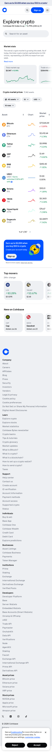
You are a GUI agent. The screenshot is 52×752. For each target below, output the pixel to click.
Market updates (10, 446)
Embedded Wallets (11, 608)
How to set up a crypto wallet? (17, 461)
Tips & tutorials (9, 438)
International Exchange (13, 580)
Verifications (8, 639)
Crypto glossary (10, 442)
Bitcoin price (8, 679)
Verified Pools (9, 588)
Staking (6, 572)
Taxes (5, 469)
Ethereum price (9, 683)
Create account (9, 485)
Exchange (7, 576)
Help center (8, 477)
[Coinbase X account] (3, 716)
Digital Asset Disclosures (14, 410)
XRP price (7, 690)
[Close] (45, 732)
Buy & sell (7, 517)
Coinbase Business (11, 552)
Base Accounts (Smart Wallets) (17, 612)
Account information (12, 493)
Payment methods (11, 497)
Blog (4, 375)
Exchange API (8, 659)
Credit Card (7, 532)
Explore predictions (12, 540)
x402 (4, 620)
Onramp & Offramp (11, 616)
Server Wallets (9, 604)
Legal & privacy (9, 394)
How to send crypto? (12, 465)
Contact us (7, 481)
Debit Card (7, 536)
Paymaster (7, 627)
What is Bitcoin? (10, 450)
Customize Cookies (32, 737)
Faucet (5, 655)
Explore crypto (9, 418)
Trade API (7, 624)
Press (5, 379)
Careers (6, 367)
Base (4, 600)
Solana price (8, 686)
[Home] (4, 10)
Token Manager (9, 560)
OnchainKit (7, 631)
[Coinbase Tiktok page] (26, 716)
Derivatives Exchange (12, 584)
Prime (5, 569)
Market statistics (10, 426)
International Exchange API (15, 663)
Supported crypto (10, 505)
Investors (7, 387)
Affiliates (6, 371)
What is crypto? (9, 453)
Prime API (7, 666)
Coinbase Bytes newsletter (15, 430)
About (5, 363)
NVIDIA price (8, 699)
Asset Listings (9, 549)
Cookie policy (8, 398)
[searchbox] (29, 33)
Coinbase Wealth (10, 529)
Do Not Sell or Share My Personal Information (24, 406)
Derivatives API (9, 670)
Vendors (6, 391)
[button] (47, 10)
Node (4, 643)
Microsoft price (9, 706)
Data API (6, 635)
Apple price (8, 703)
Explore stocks (9, 422)
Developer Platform (12, 596)
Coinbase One (9, 525)
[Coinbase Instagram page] (18, 716)
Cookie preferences (12, 402)
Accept (37, 745)
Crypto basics (9, 434)
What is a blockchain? (12, 457)
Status (5, 509)
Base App (6, 521)
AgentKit (6, 647)
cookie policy (16, 732)
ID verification (9, 489)
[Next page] (30, 232)
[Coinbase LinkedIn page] (11, 716)
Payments (7, 556)
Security (6, 383)
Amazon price (8, 710)
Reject (15, 745)
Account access (10, 501)
